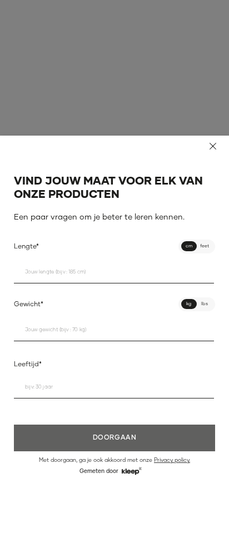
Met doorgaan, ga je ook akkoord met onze (114, 460)
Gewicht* (28, 304)
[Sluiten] (213, 146)
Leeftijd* (28, 364)
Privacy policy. (172, 460)
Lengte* (26, 246)
